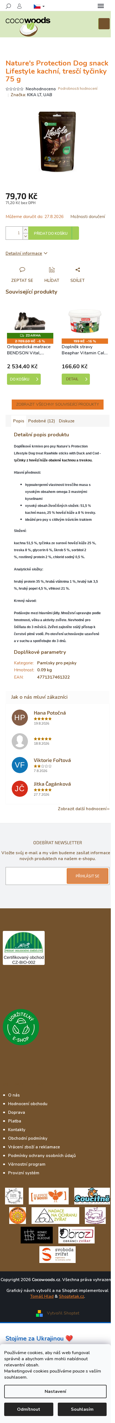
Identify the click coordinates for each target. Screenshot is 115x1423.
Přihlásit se (87, 875)
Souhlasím (82, 1409)
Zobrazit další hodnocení (82, 809)
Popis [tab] (18, 421)
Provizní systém (23, 1173)
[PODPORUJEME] (14, 1195)
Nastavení (55, 1391)
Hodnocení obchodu (27, 1104)
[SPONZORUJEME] (17, 1215)
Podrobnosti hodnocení (77, 88)
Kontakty (16, 1129)
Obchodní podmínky (27, 1138)
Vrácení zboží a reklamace (34, 1147)
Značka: (31, 95)
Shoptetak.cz (71, 1296)
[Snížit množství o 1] (25, 236)
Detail (72, 379)
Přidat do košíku (51, 233)
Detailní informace (24, 253)
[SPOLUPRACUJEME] (49, 1195)
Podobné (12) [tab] (41, 421)
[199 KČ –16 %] (85, 321)
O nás (14, 1095)
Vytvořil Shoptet (63, 1313)
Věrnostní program (26, 1164)
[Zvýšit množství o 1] (25, 230)
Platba (14, 1121)
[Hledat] (8, 6)
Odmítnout (28, 1409)
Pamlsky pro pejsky (56, 663)
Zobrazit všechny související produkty (57, 404)
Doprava (16, 1112)
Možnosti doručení (87, 216)
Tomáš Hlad (42, 1296)
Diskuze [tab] (67, 421)
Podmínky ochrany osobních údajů (42, 1155)
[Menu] (100, 6)
